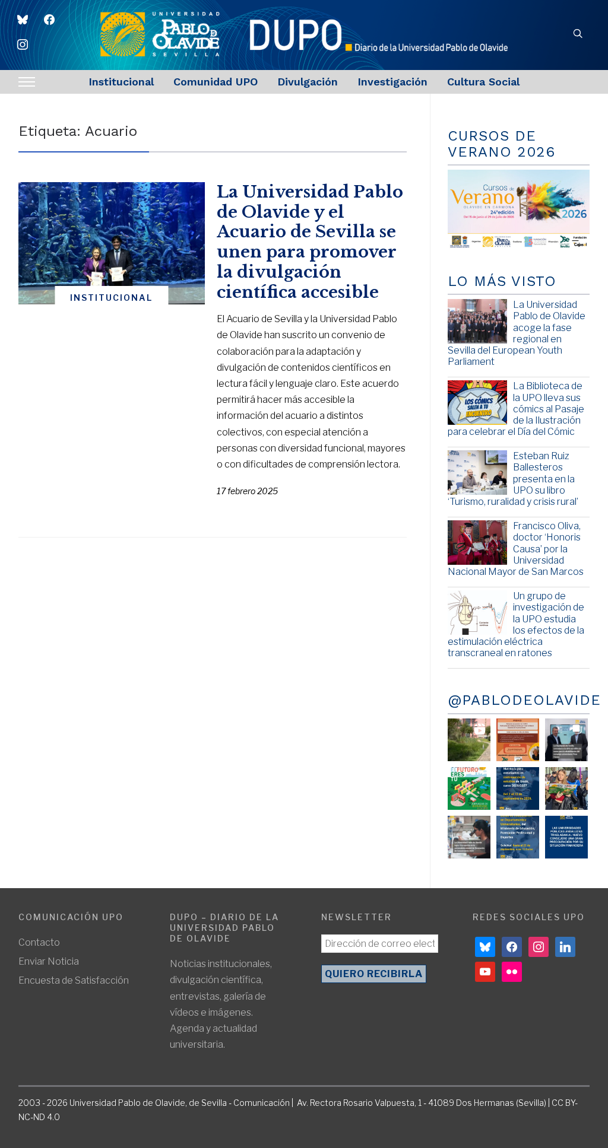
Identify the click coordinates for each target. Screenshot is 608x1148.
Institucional (121, 81)
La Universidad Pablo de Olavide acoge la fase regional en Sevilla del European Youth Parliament (516, 333)
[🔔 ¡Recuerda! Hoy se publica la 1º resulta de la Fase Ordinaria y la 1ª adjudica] (566, 788)
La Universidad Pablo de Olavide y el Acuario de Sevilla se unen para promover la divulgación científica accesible (310, 242)
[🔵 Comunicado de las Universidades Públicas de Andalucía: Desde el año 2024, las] (566, 837)
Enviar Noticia (48, 961)
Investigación (392, 81)
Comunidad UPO (215, 81)
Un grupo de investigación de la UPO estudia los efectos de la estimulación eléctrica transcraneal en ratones (516, 624)
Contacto (39, 942)
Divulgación (307, 81)
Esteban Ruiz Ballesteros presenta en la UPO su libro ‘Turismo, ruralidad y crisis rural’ (513, 478)
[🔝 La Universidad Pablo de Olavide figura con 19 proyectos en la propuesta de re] (469, 837)
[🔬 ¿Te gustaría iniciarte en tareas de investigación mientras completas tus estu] (517, 837)
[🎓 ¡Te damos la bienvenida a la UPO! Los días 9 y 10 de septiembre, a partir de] (469, 788)
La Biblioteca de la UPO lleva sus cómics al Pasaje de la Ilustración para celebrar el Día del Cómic (516, 408)
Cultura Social (483, 81)
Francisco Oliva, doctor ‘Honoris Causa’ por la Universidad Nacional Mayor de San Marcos (516, 548)
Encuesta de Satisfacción (73, 980)
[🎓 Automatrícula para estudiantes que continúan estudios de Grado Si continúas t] (517, 788)
